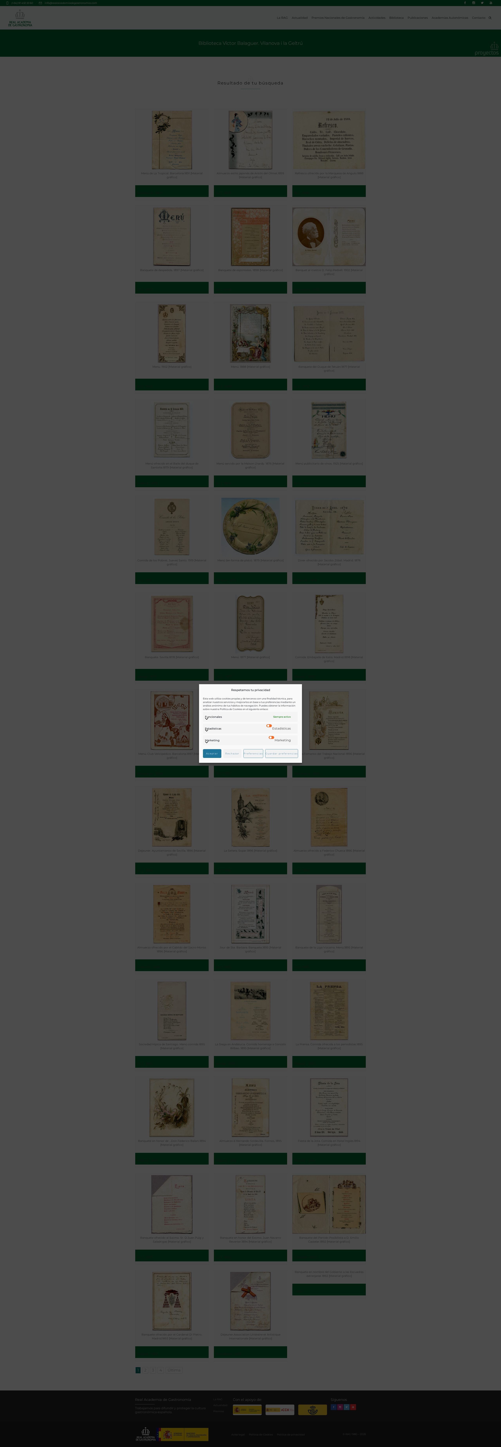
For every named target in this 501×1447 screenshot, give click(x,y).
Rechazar (232, 753)
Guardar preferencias (281, 753)
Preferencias (253, 753)
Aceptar (212, 753)
